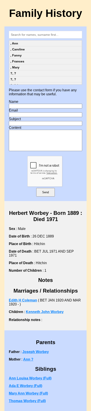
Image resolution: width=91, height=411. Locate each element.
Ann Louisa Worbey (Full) (30, 378)
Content (15, 128)
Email (13, 110)
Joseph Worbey (35, 352)
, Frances (17, 61)
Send (45, 192)
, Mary (14, 67)
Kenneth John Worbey (45, 312)
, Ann (14, 43)
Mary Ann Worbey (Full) (28, 393)
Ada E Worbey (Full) (25, 386)
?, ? (13, 73)
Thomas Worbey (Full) (27, 401)
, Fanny (16, 55)
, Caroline (17, 49)
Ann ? (28, 359)
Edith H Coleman (23, 300)
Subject (15, 119)
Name (13, 102)
